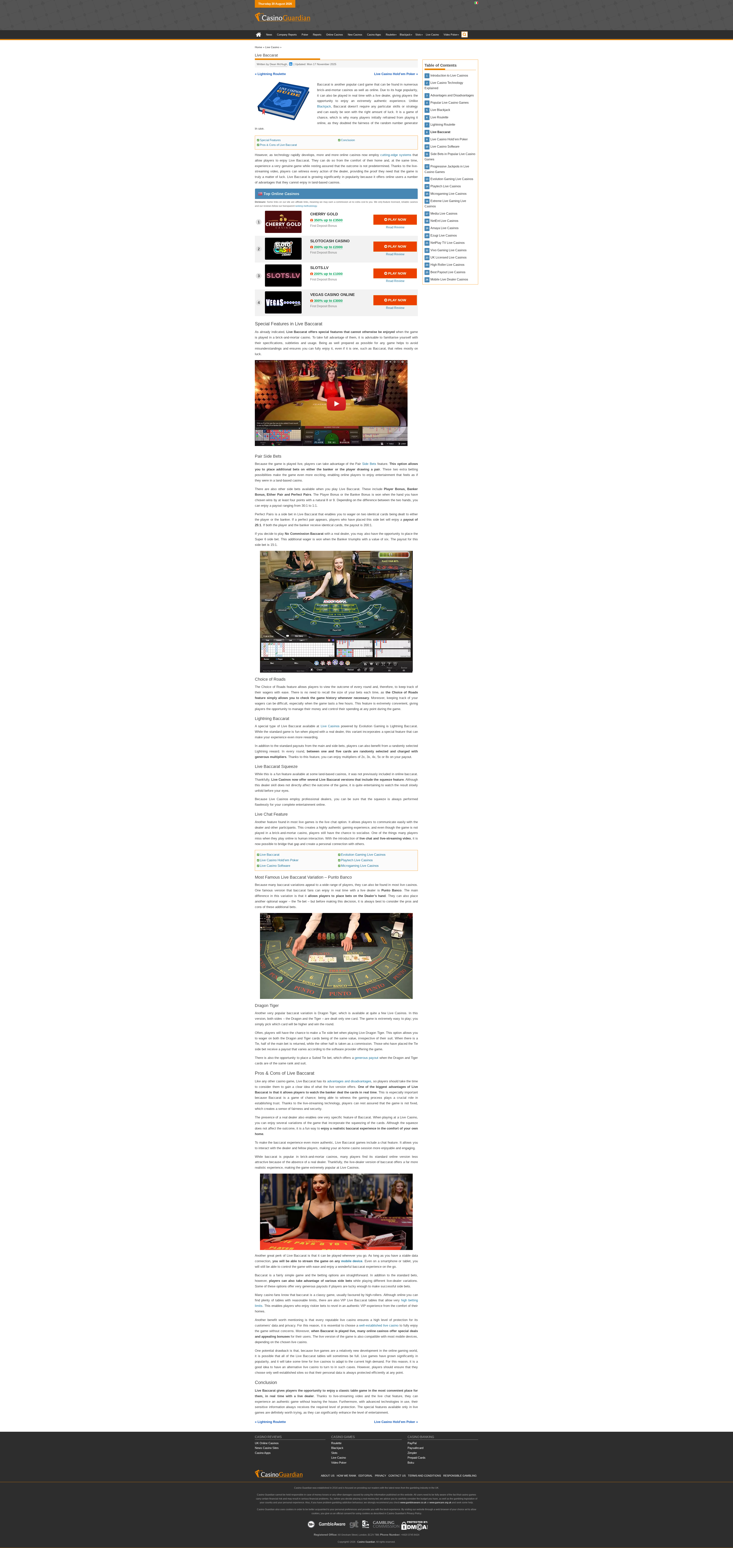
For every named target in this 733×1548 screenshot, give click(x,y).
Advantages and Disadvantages (452, 95)
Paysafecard (415, 1447)
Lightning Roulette (442, 124)
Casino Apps (374, 34)
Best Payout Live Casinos (447, 272)
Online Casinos (334, 34)
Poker (305, 34)
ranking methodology (306, 206)
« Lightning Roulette (270, 74)
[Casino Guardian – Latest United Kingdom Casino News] (258, 34)
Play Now (397, 219)
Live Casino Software (275, 866)
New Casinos (355, 34)
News (269, 34)
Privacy (380, 1475)
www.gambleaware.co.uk (413, 1502)
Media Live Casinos (443, 213)
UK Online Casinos (267, 1443)
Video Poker (450, 34)
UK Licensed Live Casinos (448, 257)
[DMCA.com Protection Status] (414, 1529)
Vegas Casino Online (332, 294)
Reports (317, 34)
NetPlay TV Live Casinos (447, 242)
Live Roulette (439, 117)
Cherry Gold (324, 214)
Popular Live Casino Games (449, 102)
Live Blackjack (440, 109)
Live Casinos (330, 726)
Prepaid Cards (416, 1457)
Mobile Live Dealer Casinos (449, 279)
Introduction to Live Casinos (449, 75)
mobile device (351, 1261)
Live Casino (432, 34)
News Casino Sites (267, 1447)
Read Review (395, 227)
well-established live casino (378, 1325)
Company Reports (287, 34)
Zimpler (412, 1452)
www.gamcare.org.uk (440, 1502)
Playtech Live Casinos (357, 860)
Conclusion (348, 140)
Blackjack (405, 34)
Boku (411, 1462)
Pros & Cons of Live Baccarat (278, 144)
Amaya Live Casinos (444, 228)
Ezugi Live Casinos (443, 235)
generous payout (366, 1058)
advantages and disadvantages (349, 1081)
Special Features (270, 140)
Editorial (365, 1475)
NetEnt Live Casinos (444, 220)
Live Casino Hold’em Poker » (396, 74)
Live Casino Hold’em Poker (279, 860)
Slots (418, 34)
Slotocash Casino (330, 241)
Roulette (390, 34)
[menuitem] (476, 2)
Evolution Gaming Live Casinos (363, 854)
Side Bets (369, 464)
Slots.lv (319, 268)
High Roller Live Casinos (447, 264)
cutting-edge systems (395, 155)
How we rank (346, 1475)
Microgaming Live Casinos (360, 866)
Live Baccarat (269, 854)
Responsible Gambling (460, 1475)
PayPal (412, 1443)
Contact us (397, 1475)
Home (258, 47)
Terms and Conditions (424, 1475)
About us (327, 1475)
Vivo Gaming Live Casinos (448, 250)
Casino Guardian (366, 1542)
